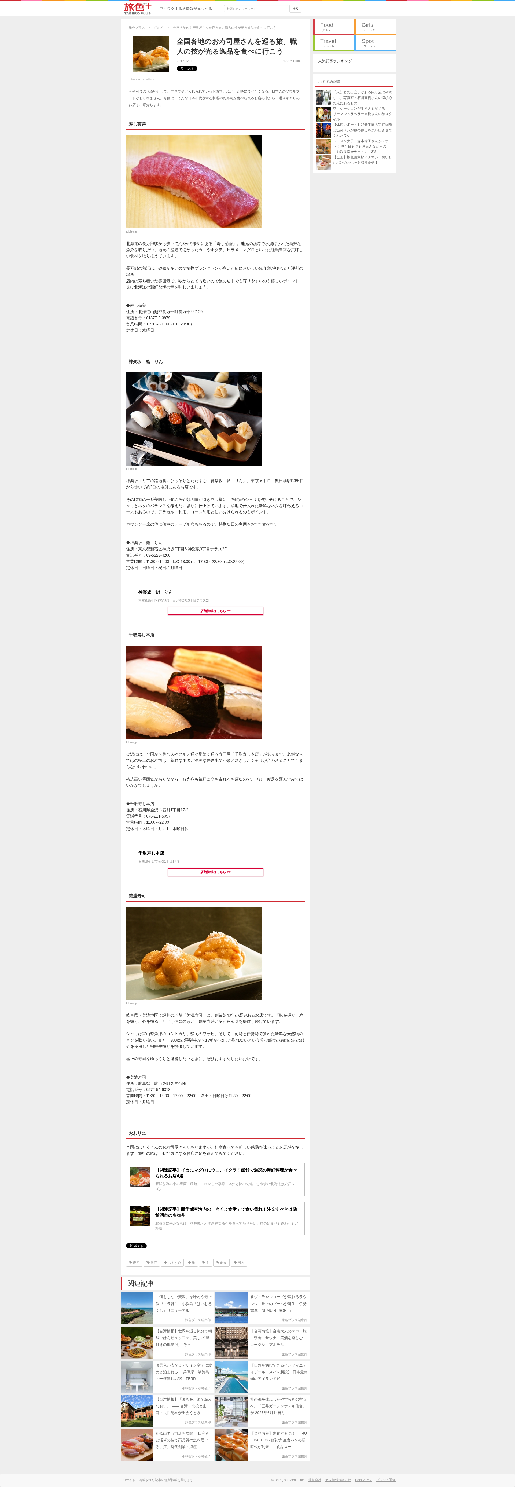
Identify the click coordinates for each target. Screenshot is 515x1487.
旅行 (153, 1263)
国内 (240, 1263)
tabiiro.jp (150, 79)
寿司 (135, 1263)
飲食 (223, 1263)
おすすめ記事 (329, 81)
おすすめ (174, 1263)
